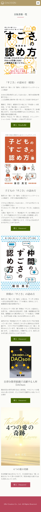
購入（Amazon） (20, 228)
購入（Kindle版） (20, 125)
